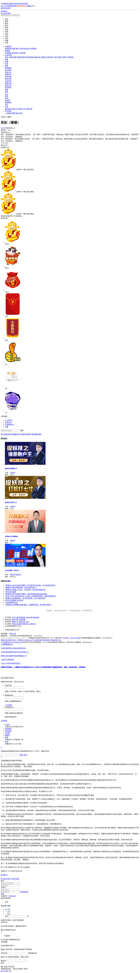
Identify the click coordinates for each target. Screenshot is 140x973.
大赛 (6, 107)
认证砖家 (22, 53)
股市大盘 (12, 633)
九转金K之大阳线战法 (11, 536)
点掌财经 (8, 46)
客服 (6, 737)
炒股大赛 (29, 109)
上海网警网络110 (7, 644)
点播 (21, 48)
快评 (6, 64)
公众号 (7, 724)
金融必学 (37, 57)
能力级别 (8, 70)
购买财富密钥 (12, 6)
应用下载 (15, 619)
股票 (13, 113)
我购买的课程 (26, 434)
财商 (6, 66)
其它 (6, 104)
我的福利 (8, 731)
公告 (27, 622)
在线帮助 (33, 48)
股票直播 (8, 48)
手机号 (3, 887)
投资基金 (8, 87)
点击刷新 (8, 705)
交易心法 (8, 72)
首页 (6, 57)
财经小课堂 (62, 57)
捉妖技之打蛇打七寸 (11, 502)
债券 (6, 89)
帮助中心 (15, 622)
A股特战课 (12, 57)
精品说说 (15, 53)
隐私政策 (36, 617)
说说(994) (8, 422)
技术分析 (8, 76)
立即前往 (4, 875)
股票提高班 (21, 57)
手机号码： (5, 953)
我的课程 (8, 729)
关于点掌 (15, 617)
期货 (6, 92)
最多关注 (15, 109)
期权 (6, 96)
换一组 (3, 971)
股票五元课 (45, 57)
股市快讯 (26, 48)
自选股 (7, 733)
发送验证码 (24, 892)
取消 (25, 755)
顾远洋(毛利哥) (15, 574)
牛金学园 (8, 55)
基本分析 (8, 79)
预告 (17, 48)
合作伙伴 (29, 617)
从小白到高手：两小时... (12, 570)
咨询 (6, 742)
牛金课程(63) (9, 424)
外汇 (6, 94)
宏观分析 (8, 83)
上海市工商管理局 (7, 659)
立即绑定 (4, 721)
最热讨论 (22, 109)
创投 (6, 98)
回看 (13, 48)
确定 (21, 755)
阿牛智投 (8, 111)
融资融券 (8, 102)
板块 (17, 113)
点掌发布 (32, 624)
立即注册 (12, 896)
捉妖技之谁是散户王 (11, 468)
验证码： (4, 961)
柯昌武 (12, 540)
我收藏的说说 (16, 434)
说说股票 (8, 53)
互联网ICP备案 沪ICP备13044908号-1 (14, 638)
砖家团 (7, 51)
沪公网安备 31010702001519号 (12, 642)
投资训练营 (29, 57)
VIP (2, 128)
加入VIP (4, 6)
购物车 (7, 735)
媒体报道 (22, 617)
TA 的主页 (8, 420)
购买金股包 (21, 6)
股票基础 (8, 68)
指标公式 (8, 85)
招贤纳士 (25, 624)
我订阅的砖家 (6, 434)
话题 (6, 59)
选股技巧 (8, 74)
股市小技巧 (54, 57)
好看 (6, 61)
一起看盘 (8, 113)
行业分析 (8, 81)
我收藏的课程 (36, 434)
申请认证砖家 (17, 624)
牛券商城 (70, 57)
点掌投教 (22, 619)
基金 (21, 113)
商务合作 (22, 622)
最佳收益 (8, 109)
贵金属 (7, 100)
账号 (2, 881)
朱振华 (12, 472)
